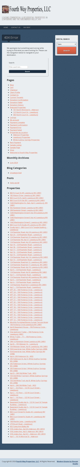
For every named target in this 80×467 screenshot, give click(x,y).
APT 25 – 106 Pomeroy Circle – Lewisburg (26, 290)
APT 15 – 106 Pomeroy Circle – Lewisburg (26, 315)
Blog (12, 85)
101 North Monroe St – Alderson (26, 110)
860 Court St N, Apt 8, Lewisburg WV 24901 (27, 198)
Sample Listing (15, 145)
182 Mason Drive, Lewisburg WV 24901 (25, 195)
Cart (11, 87)
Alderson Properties (21, 135)
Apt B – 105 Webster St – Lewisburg (24, 344)
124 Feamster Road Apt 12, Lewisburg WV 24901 (29, 262)
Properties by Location (19, 132)
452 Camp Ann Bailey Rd (19, 426)
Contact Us (15, 27)
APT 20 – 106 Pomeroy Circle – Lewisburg (26, 302)
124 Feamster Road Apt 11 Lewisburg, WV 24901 (29, 265)
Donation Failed (16, 102)
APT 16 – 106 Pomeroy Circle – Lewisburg (26, 312)
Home (6, 27)
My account (14, 120)
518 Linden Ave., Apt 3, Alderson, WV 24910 (26, 431)
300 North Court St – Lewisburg (25, 115)
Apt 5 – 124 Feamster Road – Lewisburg (25, 280)
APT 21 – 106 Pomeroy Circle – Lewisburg (26, 300)
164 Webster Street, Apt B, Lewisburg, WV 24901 (29, 346)
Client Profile (15, 92)
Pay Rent (26, 27)
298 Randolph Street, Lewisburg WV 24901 (26, 210)
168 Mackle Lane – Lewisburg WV (23, 421)
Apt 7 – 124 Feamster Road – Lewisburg (25, 275)
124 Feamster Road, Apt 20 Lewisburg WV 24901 (29, 242)
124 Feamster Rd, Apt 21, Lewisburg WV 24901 (28, 240)
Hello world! (14, 183)
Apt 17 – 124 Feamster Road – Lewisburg (26, 250)
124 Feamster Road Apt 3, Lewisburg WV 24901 (28, 285)
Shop (12, 150)
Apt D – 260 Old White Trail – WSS (23, 373)
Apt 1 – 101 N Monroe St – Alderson (24, 436)
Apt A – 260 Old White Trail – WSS (23, 385)
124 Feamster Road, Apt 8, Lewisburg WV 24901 (28, 272)
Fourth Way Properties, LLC (27, 461)
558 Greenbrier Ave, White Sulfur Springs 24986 (28, 349)
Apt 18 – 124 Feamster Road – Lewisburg (26, 247)
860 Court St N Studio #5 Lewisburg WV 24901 (28, 225)
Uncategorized (15, 173)
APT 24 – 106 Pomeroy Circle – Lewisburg (26, 292)
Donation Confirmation (19, 100)
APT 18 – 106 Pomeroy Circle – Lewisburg (26, 307)
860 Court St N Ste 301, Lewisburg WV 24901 (27, 200)
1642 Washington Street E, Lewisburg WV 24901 (29, 222)
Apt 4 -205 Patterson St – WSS (21, 356)
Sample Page (15, 147)
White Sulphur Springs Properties (26, 140)
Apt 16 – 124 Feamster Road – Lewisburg (26, 252)
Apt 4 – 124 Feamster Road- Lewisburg (25, 282)
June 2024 (14, 163)
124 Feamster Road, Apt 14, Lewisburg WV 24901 (29, 257)
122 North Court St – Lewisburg (25, 112)
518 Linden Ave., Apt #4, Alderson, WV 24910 (27, 429)
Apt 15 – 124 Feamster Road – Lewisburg (26, 255)
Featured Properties (18, 107)
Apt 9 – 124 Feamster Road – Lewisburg (25, 270)
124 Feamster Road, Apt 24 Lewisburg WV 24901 (29, 232)
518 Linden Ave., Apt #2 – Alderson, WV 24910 (28, 434)
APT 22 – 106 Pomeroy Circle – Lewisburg (26, 297)
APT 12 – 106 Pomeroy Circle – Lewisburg (26, 320)
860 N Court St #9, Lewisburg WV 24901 (25, 193)
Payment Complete (17, 122)
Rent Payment (15, 142)
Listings (13, 117)
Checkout (13, 90)
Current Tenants (16, 97)
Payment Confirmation (19, 125)
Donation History (17, 105)
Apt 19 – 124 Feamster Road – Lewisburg (26, 245)
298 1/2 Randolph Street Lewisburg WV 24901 (28, 341)
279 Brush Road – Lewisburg (21, 424)
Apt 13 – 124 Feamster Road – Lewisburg (26, 260)
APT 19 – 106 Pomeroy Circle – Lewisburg (26, 305)
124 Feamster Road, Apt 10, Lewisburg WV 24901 (29, 267)
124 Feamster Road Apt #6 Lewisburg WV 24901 (28, 277)
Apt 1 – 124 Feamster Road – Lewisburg (25, 287)
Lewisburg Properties (21, 137)
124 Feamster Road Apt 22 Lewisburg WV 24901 (28, 237)
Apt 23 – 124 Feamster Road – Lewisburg (26, 235)
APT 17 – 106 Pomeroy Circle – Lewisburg (26, 310)
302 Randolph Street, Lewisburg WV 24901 (26, 208)
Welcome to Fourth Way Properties (23, 152)
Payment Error (15, 127)
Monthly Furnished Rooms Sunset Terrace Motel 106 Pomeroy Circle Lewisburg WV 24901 (29, 323)
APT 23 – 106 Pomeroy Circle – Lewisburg (26, 295)
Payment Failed (16, 130)
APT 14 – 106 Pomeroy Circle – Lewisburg (26, 317)
